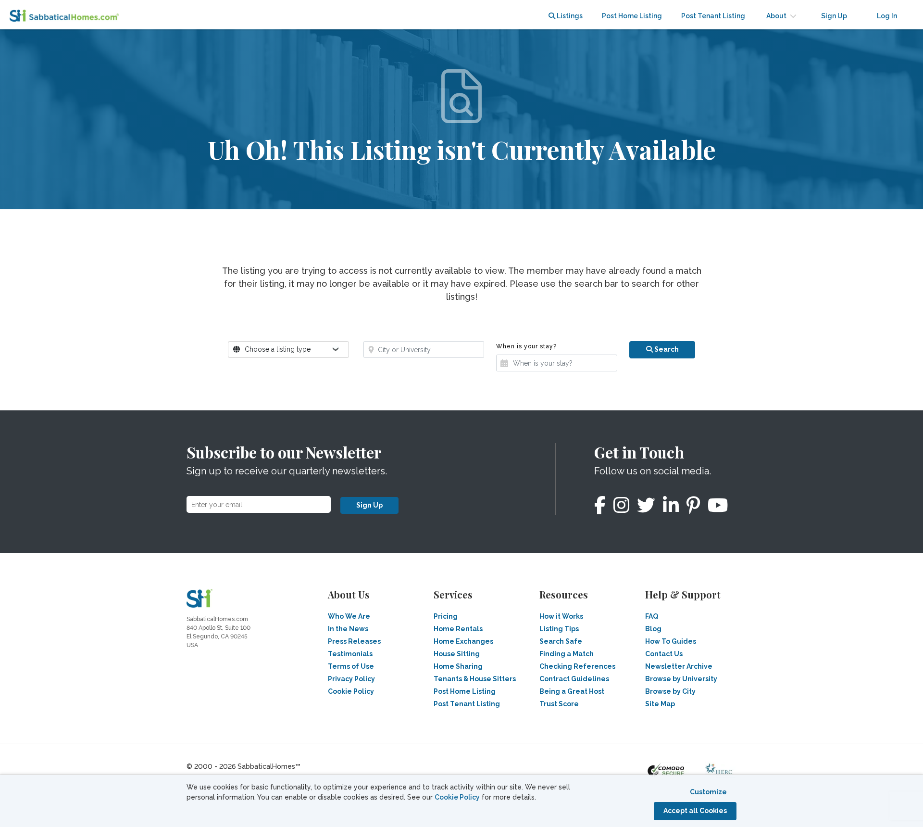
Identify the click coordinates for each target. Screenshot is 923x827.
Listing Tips (559, 629)
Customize (708, 792)
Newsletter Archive (678, 666)
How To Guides (670, 641)
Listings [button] (569, 16)
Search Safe (560, 641)
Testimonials (350, 654)
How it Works (561, 616)
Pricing (446, 616)
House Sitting (457, 654)
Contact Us (664, 654)
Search (666, 349)
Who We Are (349, 616)
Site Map (660, 704)
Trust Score (559, 704)
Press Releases (354, 641)
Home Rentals (458, 629)
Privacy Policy (351, 679)
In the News (348, 629)
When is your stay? (526, 346)
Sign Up (369, 505)
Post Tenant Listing (713, 16)
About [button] (777, 16)
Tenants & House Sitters (475, 679)
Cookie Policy (457, 797)
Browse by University (681, 679)
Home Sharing (458, 666)
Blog (653, 629)
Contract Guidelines (574, 679)
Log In (887, 16)
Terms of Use (351, 666)
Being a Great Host (571, 691)
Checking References (577, 666)
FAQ (651, 616)
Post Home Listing (632, 16)
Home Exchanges (463, 641)
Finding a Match (566, 654)
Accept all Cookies (695, 810)
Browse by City (670, 691)
